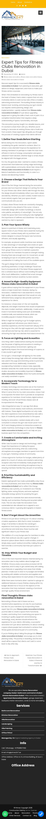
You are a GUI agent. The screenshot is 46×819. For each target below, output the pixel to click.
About (20, 2)
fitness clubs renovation (12, 77)
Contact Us (28, 2)
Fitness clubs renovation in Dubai (22, 564)
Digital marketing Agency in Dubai (27, 738)
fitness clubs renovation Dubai (31, 77)
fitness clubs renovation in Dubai (13, 80)
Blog (35, 815)
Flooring (36, 813)
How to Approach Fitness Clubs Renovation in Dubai (11, 657)
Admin (23, 74)
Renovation (6, 58)
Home (13, 2)
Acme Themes (31, 810)
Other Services (14, 815)
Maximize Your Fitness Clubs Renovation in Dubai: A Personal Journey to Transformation (34, 660)
